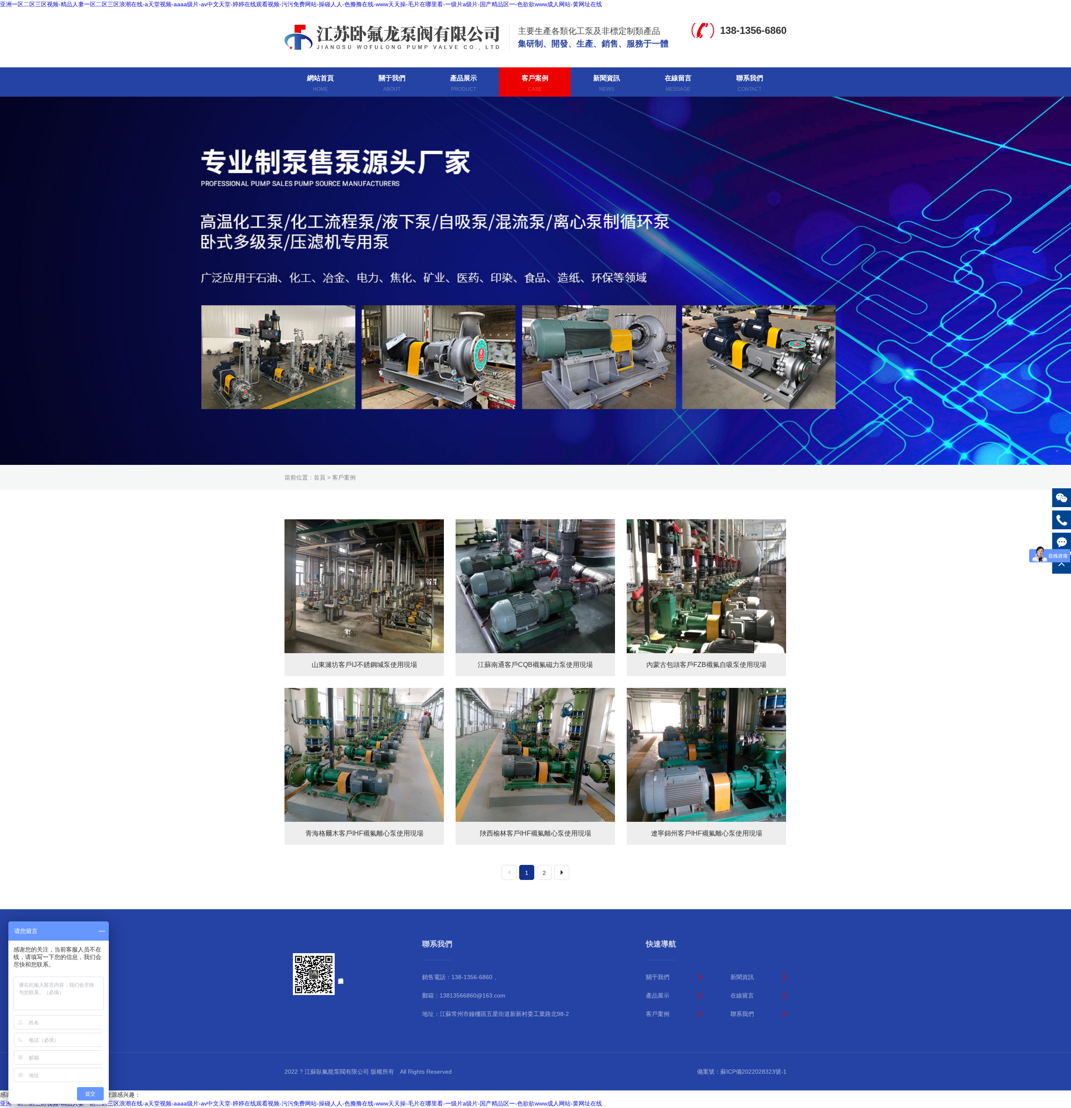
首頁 (319, 477)
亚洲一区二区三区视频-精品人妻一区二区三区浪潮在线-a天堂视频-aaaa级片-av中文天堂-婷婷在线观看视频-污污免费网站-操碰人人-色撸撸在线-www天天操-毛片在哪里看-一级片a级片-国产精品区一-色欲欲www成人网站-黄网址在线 (301, 4)
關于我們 (657, 977)
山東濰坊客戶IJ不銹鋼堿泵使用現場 (364, 664)
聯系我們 (742, 1014)
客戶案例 (344, 477)
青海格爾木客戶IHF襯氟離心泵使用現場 (364, 833)
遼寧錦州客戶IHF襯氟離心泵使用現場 (706, 833)
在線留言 (742, 995)
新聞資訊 (742, 977)
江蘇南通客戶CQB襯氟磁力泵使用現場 (535, 664)
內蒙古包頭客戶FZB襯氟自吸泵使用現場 (706, 664)
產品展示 (657, 995)
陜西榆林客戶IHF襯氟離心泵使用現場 (535, 833)
